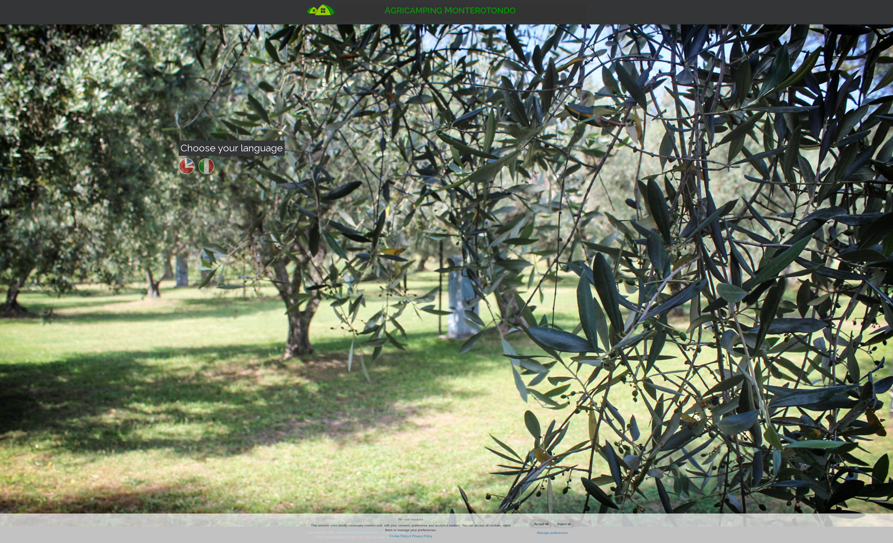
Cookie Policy (399, 536)
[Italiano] (206, 169)
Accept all (541, 524)
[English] (187, 169)
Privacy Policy (422, 536)
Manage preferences (552, 533)
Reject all (564, 524)
